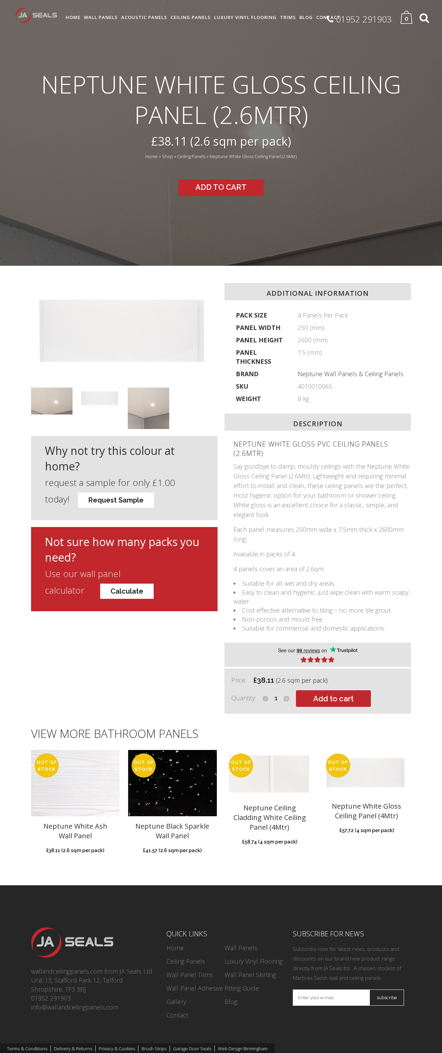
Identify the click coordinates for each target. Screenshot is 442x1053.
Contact (177, 1015)
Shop (167, 157)
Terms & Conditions (27, 1048)
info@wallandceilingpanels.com (74, 1007)
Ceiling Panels (191, 157)
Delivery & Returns (73, 1048)
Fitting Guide (241, 988)
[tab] (317, 655)
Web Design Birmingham (243, 1048)
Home (151, 157)
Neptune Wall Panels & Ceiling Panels (350, 374)
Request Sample (116, 500)
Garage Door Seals (192, 1048)
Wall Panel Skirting (250, 974)
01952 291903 (51, 998)
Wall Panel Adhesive (194, 988)
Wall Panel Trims (189, 974)
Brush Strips (154, 1048)
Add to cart (221, 187)
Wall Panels (240, 948)
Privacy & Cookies (117, 1048)
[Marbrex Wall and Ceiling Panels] (72, 955)
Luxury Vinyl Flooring (253, 961)
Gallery (176, 1001)
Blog (230, 1001)
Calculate (126, 591)
